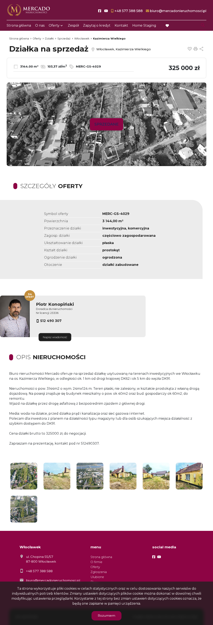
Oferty (54, 25)
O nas (40, 25)
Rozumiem (106, 616)
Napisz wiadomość (55, 337)
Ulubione (97, 577)
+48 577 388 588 (39, 571)
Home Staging (144, 25)
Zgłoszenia (98, 572)
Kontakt (121, 25)
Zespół (73, 25)
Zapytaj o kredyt (96, 25)
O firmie (96, 562)
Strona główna (19, 25)
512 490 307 (51, 321)
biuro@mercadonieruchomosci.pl (53, 580)
